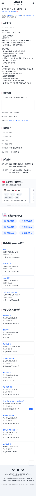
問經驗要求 (28, 221)
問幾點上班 (10, 233)
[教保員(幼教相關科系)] (18, 433)
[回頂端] (31, 463)
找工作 (15, 15)
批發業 (19, 15)
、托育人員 (25, 120)
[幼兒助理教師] (18, 390)
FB (18, 470)
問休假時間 (10, 221)
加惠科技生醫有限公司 (28, 15)
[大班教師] (18, 282)
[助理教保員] (18, 267)
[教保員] (18, 253)
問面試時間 (10, 227)
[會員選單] (33, 3)
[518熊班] (18, 3)
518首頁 (9, 15)
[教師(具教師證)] (18, 419)
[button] (9, 205)
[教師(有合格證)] (18, 362)
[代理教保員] (18, 376)
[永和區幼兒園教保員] (18, 296)
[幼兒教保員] (18, 319)
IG (13, 470)
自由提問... (28, 233)
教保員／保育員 (14, 120)
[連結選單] (3, 3)
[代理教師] (18, 333)
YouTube (23, 470)
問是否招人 (28, 227)
